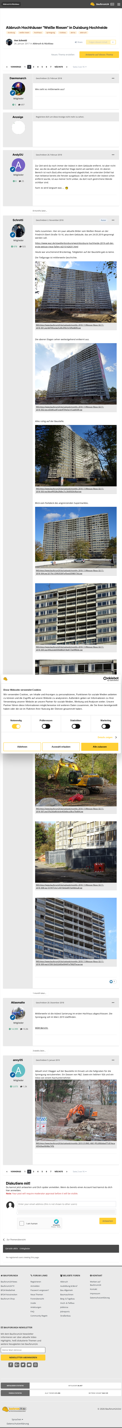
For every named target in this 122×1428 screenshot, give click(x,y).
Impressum (95, 1293)
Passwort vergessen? (39, 1290)
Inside (33, 1303)
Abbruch (64, 1281)
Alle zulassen (100, 746)
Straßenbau (65, 1315)
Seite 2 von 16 (79, 67)
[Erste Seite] (7, 67)
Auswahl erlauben (61, 746)
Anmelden (35, 1286)
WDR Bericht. (41, 1027)
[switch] (46, 726)
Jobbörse (64, 1307)
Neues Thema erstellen (63, 54)
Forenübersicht (37, 1298)
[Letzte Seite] (67, 67)
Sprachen (17, 1419)
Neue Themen (36, 1294)
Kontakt (93, 1289)
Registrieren (35, 1281)
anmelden (16, 1190)
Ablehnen (22, 746)
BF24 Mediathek (8, 1290)
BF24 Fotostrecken (9, 1294)
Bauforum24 (102, 4)
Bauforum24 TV (7, 1286)
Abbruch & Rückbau (43, 43)
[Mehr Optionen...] (113, 78)
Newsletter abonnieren (23, 1357)
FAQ (32, 1311)
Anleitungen (35, 1307)
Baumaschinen (66, 1294)
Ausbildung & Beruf (68, 1286)
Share (79, 42)
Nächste (59, 67)
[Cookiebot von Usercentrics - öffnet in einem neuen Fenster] (106, 679)
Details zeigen (105, 737)
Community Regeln (38, 1315)
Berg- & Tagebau (67, 1298)
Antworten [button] (108, 1221)
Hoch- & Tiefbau (67, 1303)
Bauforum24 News (9, 1281)
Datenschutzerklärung (100, 1297)
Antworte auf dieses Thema (99, 54)
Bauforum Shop (8, 1298)
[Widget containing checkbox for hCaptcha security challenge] (39, 1223)
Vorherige (16, 67)
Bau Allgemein (66, 1290)
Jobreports (65, 1311)
